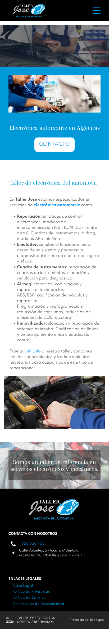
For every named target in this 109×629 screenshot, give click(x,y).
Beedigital (97, 620)
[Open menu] (97, 11)
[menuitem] (22, 586)
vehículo (32, 351)
